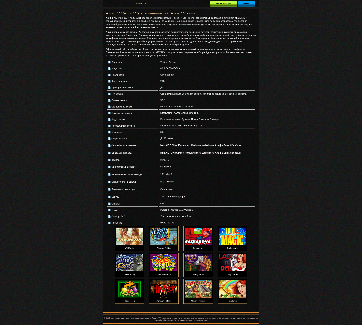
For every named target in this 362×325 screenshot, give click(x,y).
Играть (130, 236)
